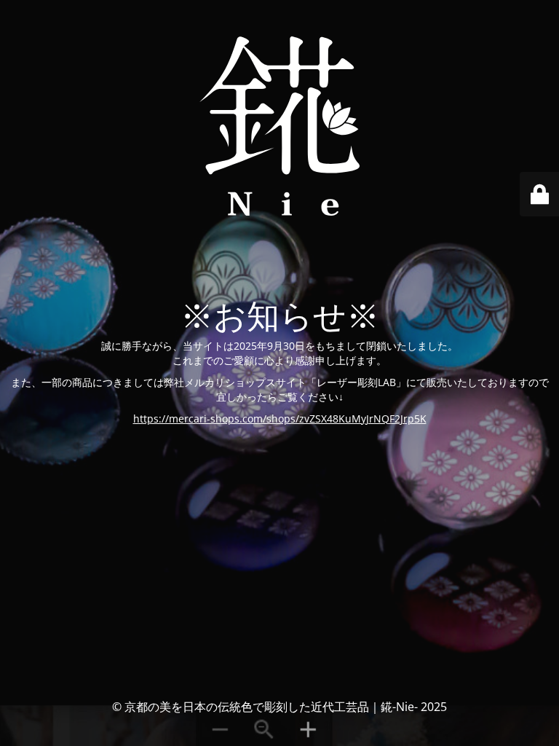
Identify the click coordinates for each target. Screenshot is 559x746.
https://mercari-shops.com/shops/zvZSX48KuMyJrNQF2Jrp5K (280, 418)
